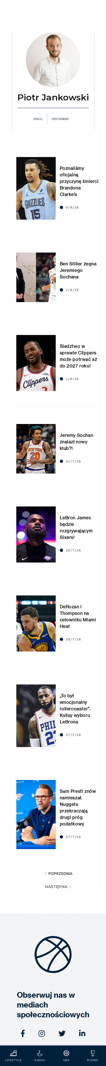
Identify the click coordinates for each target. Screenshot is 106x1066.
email (38, 119)
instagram (59, 119)
